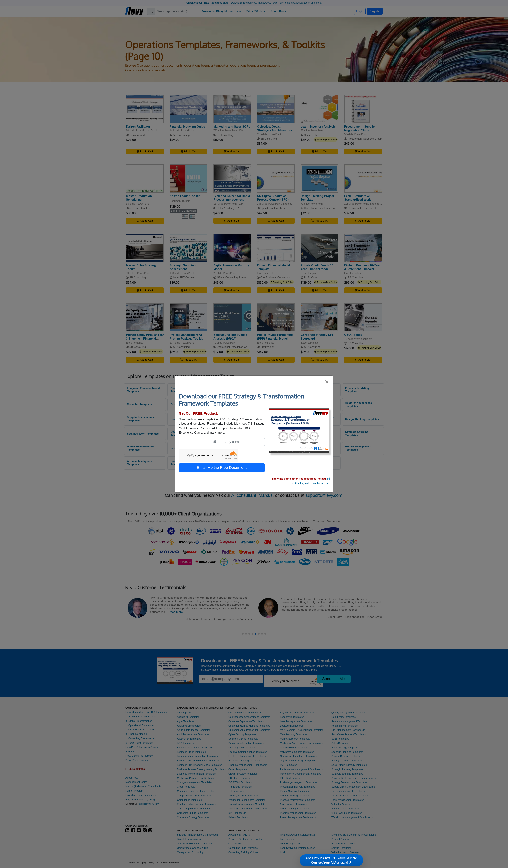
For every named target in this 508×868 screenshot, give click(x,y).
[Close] (327, 382)
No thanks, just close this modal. (310, 483)
